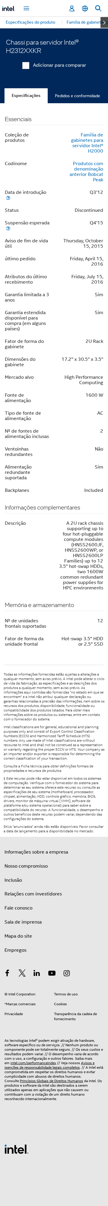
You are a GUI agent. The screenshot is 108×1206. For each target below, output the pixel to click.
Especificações (26, 95)
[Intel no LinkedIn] (37, 974)
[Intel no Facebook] (7, 974)
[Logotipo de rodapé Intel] (16, 1149)
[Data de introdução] (8, 197)
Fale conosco (18, 908)
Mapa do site (18, 936)
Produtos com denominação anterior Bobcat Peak (86, 172)
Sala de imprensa (23, 922)
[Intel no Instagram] (67, 974)
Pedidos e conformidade (77, 95)
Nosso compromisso (26, 866)
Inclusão (13, 880)
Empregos (15, 950)
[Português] (84, 8)
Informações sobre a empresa (36, 852)
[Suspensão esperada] (8, 228)
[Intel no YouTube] (52, 974)
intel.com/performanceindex (33, 1063)
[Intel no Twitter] (22, 974)
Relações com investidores (33, 894)
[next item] (104, 22)
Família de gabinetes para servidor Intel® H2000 (87, 143)
